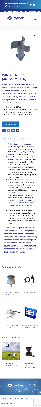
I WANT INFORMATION (10, 124)
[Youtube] (34, 4)
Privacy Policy (18, 398)
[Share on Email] (17, 130)
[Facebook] (30, 4)
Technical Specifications (24, 139)
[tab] (8, 139)
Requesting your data (8, 403)
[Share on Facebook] (4, 130)
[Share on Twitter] (8, 130)
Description (8, 139)
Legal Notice (30, 398)
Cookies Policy (6, 398)
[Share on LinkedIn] (13, 130)
